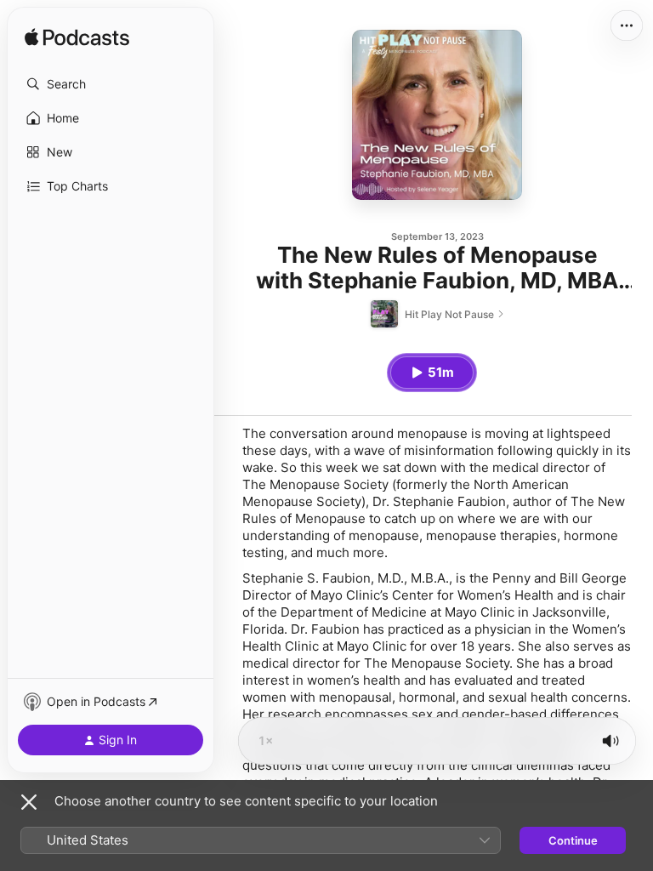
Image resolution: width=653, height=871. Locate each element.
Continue (573, 840)
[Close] (29, 802)
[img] (77, 38)
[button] (110, 84)
